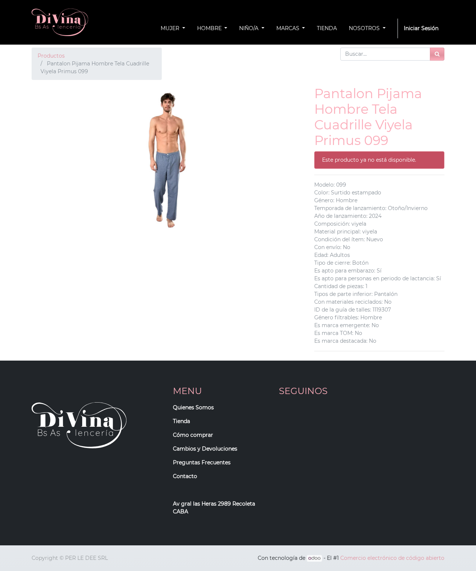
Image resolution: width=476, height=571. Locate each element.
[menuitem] (327, 28)
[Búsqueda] (437, 54)
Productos (51, 55)
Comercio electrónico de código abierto (392, 558)
